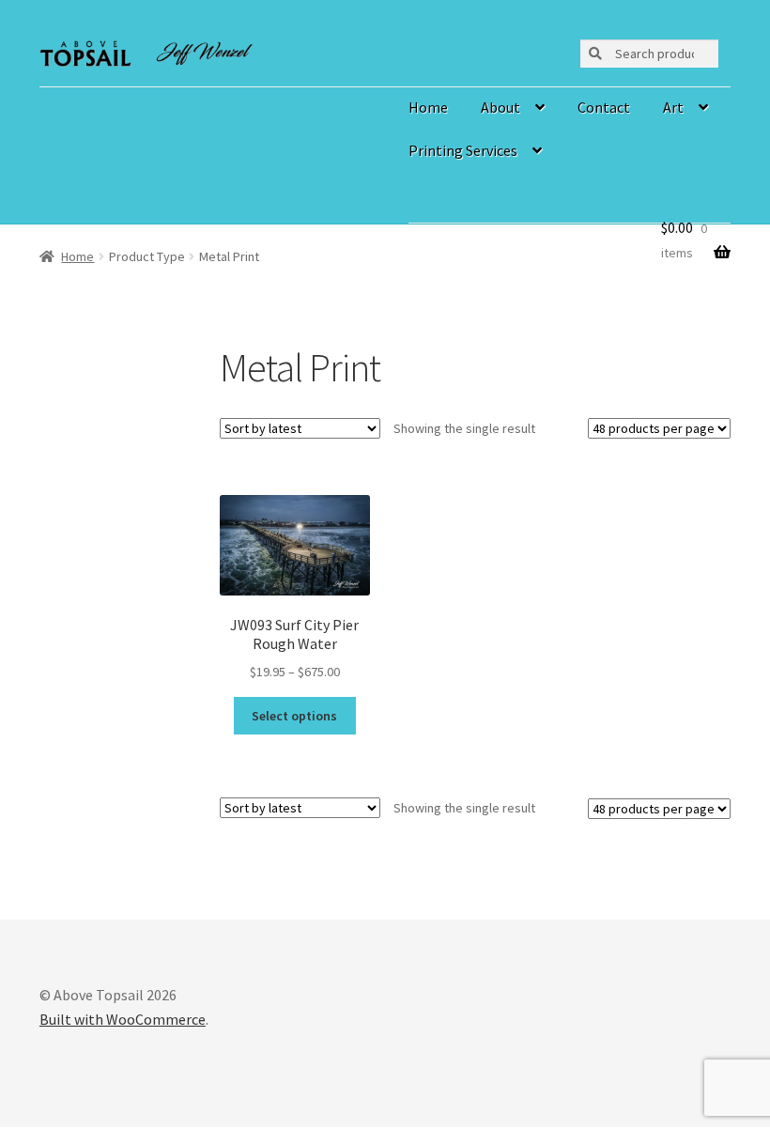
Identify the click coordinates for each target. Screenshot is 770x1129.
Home (428, 107)
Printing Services (462, 150)
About (500, 107)
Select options (294, 715)
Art (673, 107)
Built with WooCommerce (122, 1019)
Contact (604, 107)
